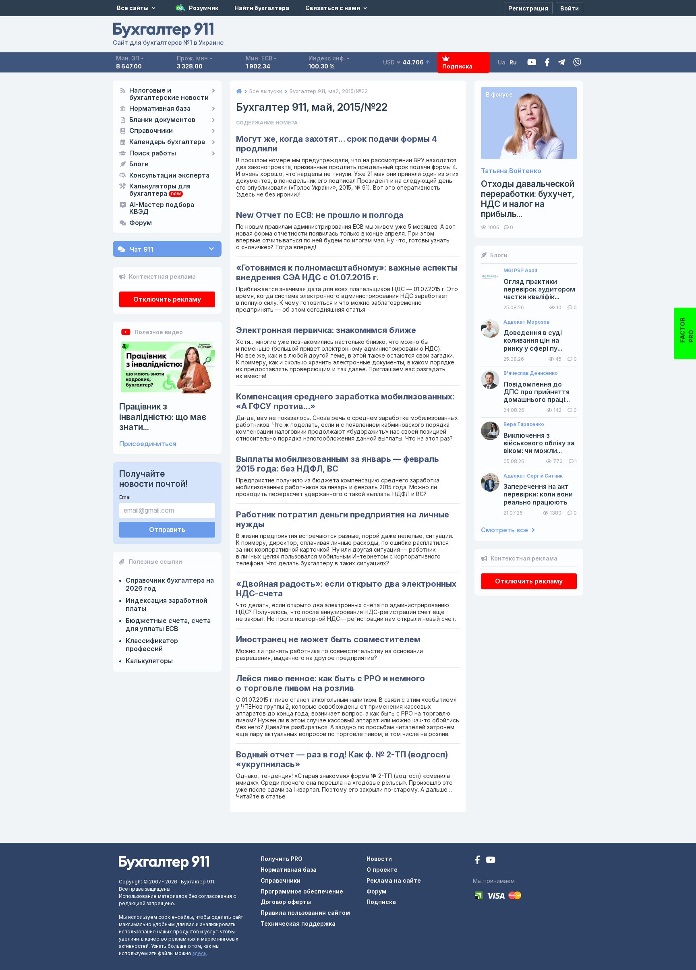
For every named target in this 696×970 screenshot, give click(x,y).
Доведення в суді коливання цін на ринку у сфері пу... (532, 340)
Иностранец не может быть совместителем (328, 639)
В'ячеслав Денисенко (530, 373)
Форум (140, 223)
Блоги (139, 164)
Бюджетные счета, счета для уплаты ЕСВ (168, 624)
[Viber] (577, 62)
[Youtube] (532, 62)
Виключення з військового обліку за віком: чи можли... (538, 443)
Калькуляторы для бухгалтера (160, 190)
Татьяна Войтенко (511, 171)
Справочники (151, 130)
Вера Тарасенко (523, 424)
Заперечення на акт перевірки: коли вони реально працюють (538, 494)
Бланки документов (162, 120)
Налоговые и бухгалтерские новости (169, 94)
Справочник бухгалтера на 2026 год (170, 584)
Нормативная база (160, 108)
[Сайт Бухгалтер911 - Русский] (164, 862)
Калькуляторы (149, 661)
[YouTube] (490, 860)
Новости (379, 858)
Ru (513, 62)
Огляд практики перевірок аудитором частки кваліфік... (539, 289)
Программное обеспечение (302, 891)
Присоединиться (147, 444)
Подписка (457, 66)
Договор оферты (286, 901)
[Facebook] (547, 62)
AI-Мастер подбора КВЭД (161, 208)
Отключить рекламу (167, 299)
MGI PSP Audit (520, 270)
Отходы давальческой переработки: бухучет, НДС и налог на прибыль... (527, 199)
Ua (501, 62)
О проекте (382, 869)
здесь (200, 953)
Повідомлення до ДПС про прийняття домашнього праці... (536, 392)
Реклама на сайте (394, 880)
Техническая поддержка (298, 923)
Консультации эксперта (169, 175)
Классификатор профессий (152, 645)
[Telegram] (561, 62)
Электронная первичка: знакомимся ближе (326, 330)
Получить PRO (281, 858)
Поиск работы (152, 153)
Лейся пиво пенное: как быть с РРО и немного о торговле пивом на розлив (330, 683)
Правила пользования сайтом (305, 912)
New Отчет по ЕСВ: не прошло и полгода (320, 215)
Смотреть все (505, 530)
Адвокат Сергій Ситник (533, 476)
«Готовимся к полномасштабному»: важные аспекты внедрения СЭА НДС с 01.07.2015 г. (346, 272)
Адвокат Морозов (526, 322)
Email (125, 497)
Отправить (167, 529)
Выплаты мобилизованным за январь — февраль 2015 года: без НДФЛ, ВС (337, 464)
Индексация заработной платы (166, 604)
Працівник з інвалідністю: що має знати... (162, 416)
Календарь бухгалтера (167, 142)
